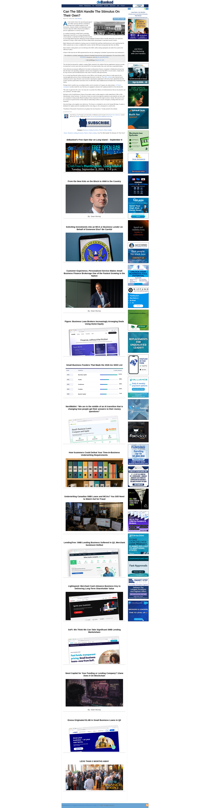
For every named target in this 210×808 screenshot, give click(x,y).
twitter (88, 116)
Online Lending (108, 130)
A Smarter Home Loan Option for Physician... (138, 14)
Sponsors (112, 5)
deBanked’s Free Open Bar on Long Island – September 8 (94, 140)
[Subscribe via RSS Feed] (147, 805)
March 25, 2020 (100, 60)
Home (81, 5)
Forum (123, 5)
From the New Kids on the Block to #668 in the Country (94, 181)
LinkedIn (77, 116)
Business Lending (88, 130)
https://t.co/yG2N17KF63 (101, 57)
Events (106, 5)
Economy (95, 130)
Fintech (101, 130)
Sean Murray (78, 18)
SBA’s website (108, 77)
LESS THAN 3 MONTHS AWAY (94, 761)
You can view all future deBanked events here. (102, 116)
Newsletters (99, 5)
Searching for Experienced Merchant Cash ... (138, 17)
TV (93, 5)
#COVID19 (83, 57)
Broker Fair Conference (114, 114)
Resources (87, 5)
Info (118, 5)
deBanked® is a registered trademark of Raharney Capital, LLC (81, 805)
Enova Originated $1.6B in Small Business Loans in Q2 (94, 720)
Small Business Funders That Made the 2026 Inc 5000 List (94, 365)
